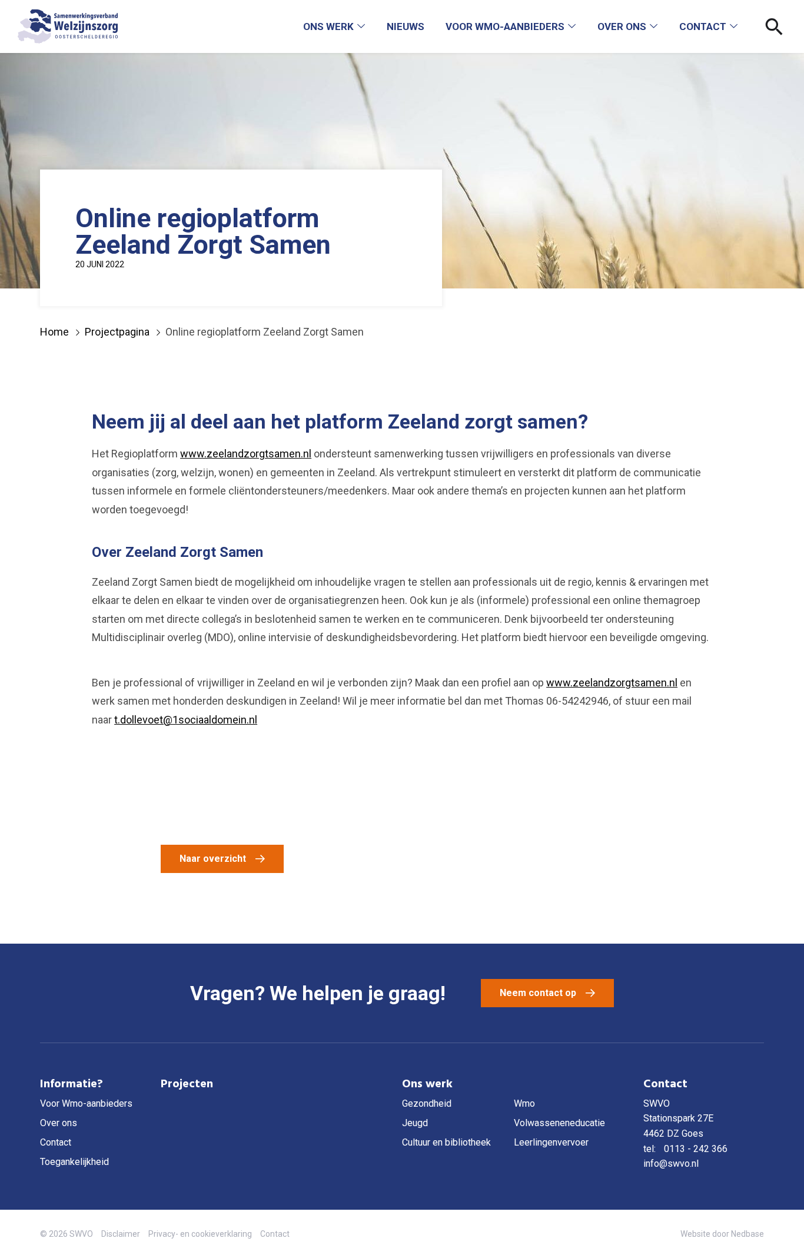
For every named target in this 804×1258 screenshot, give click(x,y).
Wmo (524, 1103)
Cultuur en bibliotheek (446, 1142)
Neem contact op (538, 992)
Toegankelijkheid (74, 1161)
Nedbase (747, 1234)
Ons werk (328, 26)
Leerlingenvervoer (551, 1142)
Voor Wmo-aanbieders (505, 26)
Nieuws (405, 26)
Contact (702, 26)
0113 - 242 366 (695, 1148)
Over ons (621, 26)
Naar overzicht (213, 858)
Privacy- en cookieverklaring (200, 1234)
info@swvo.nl (671, 1163)
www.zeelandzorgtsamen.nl (245, 453)
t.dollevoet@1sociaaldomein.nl (185, 719)
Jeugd (415, 1122)
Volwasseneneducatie (559, 1122)
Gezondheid (426, 1103)
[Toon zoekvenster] (774, 26)
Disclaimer (120, 1234)
